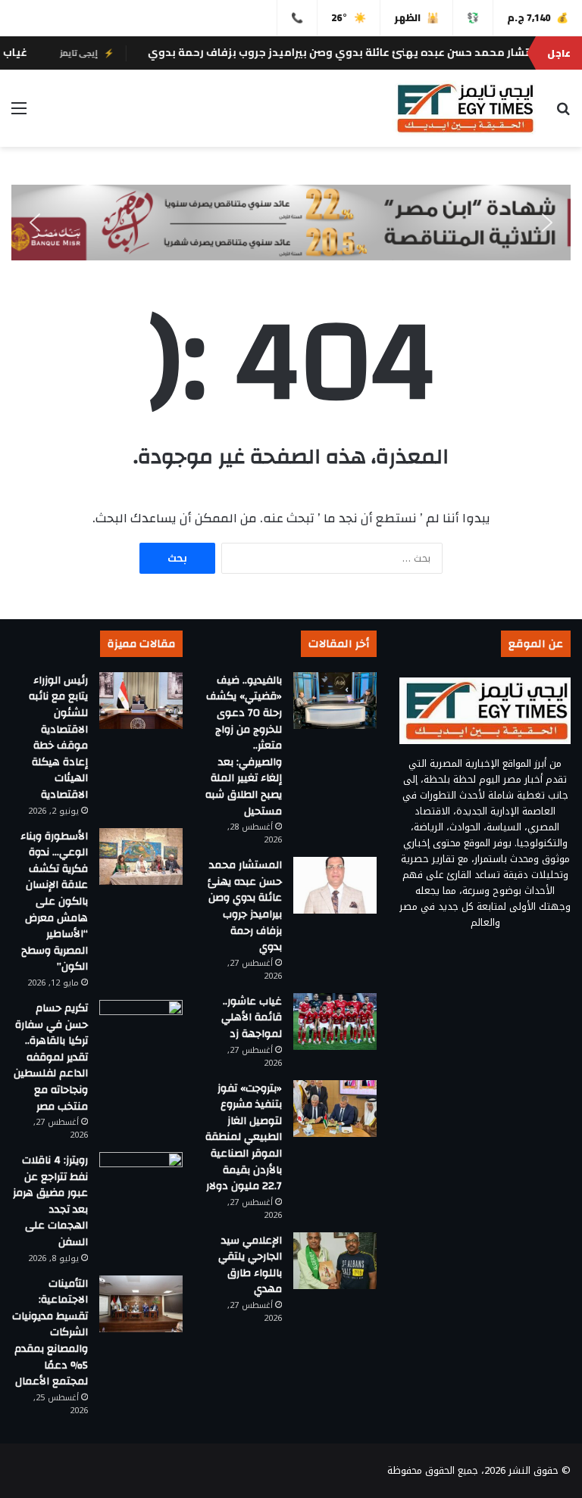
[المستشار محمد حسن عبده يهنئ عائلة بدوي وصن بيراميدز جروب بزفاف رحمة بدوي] (335, 885)
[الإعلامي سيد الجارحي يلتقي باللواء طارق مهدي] (335, 1260)
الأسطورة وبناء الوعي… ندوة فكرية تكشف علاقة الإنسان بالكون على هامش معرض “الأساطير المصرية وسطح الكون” (54, 902)
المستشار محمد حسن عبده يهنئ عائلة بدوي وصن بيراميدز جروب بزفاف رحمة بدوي (245, 906)
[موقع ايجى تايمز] (464, 108)
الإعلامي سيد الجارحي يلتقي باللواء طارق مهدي (250, 1265)
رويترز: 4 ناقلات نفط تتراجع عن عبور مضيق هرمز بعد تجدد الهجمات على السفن (50, 1201)
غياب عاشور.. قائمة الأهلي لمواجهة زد (251, 1018)
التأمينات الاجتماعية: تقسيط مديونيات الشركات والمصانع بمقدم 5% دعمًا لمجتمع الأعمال (50, 1333)
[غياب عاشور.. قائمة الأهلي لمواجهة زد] (335, 1021)
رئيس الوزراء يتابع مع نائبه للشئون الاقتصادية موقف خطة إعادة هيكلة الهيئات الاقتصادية (58, 738)
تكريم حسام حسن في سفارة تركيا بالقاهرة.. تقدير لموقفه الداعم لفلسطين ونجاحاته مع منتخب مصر (51, 1057)
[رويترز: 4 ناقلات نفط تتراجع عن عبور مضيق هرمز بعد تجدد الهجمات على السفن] (141, 1180)
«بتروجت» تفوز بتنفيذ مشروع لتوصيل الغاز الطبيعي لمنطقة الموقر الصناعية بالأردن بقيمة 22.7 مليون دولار (243, 1138)
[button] (35, 222)
